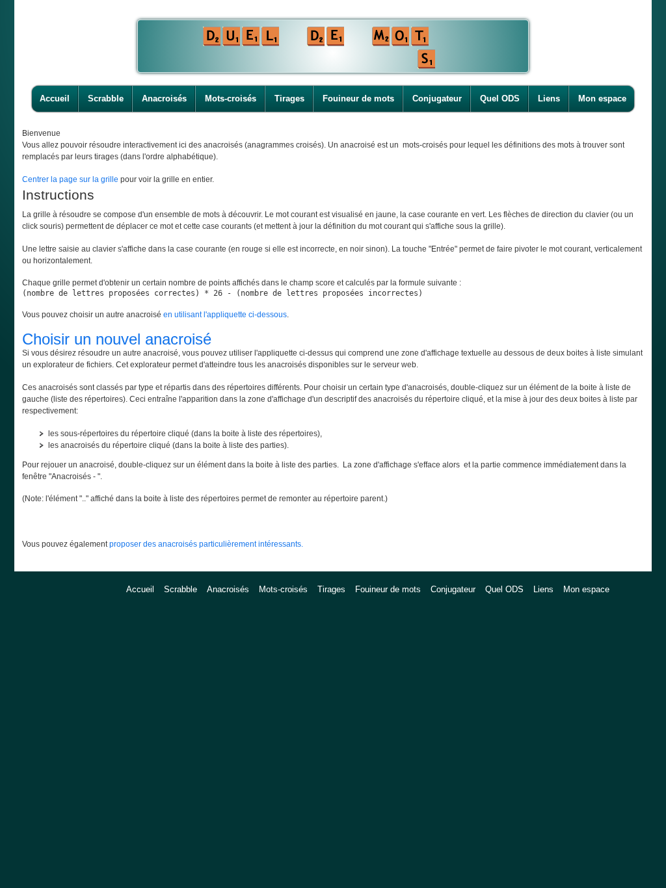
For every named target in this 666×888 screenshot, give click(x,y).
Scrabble (106, 98)
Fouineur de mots (358, 98)
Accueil (55, 98)
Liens (549, 98)
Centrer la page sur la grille (70, 179)
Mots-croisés (230, 98)
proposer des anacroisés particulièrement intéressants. (206, 544)
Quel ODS (500, 98)
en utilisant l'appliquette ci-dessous (225, 314)
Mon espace (602, 98)
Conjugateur (437, 98)
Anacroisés (164, 98)
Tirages (289, 98)
